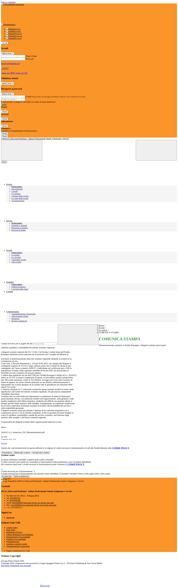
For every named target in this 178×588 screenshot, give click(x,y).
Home (101, 325)
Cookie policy (12, 527)
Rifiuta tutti (22, 453)
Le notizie (103, 330)
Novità (102, 328)
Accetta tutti (41, 453)
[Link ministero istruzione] (12, 4)
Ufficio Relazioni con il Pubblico (19, 534)
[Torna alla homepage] (89, 139)
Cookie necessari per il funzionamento (17, 471)
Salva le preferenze (21, 476)
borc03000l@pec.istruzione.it (33, 505)
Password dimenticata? (10, 63)
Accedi (4, 43)
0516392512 (15, 498)
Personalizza (7, 453)
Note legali (10, 530)
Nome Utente (31, 56)
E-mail (28, 96)
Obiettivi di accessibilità (16, 539)
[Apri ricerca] (156, 150)
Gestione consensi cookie (16, 544)
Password (30, 59)
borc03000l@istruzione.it (33, 503)
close (4, 162)
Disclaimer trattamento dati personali (16, 566)
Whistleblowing (12, 542)
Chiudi (4, 112)
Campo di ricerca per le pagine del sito (17, 343)
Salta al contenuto (8, 2)
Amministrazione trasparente (18, 546)
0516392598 (15, 500)
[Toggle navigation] (21, 150)
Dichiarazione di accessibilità (18, 537)
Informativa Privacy (14, 532)
